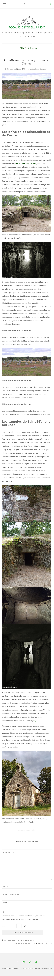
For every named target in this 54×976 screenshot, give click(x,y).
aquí (35, 720)
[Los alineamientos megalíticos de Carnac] (26, 86)
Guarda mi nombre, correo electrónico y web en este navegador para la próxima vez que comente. (24, 917)
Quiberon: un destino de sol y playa (32, 943)
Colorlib (30, 968)
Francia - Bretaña (27, 48)
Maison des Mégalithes (25, 163)
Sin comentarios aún (26, 830)
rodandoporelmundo (38, 69)
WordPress (48, 968)
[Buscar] (50, 4)
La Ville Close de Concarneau (18, 940)
